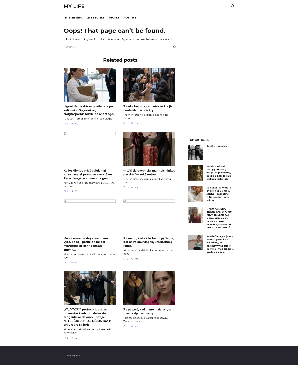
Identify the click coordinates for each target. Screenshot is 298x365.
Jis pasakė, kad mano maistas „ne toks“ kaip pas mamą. (147, 311)
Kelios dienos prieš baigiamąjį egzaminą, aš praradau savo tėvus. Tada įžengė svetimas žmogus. (88, 174)
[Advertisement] (211, 81)
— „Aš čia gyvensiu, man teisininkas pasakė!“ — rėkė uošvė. (149, 172)
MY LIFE (74, 6)
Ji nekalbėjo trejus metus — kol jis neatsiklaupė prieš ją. (147, 108)
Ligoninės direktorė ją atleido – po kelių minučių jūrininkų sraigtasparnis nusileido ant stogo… (89, 110)
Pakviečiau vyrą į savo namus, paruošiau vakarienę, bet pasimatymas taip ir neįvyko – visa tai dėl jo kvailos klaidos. (220, 244)
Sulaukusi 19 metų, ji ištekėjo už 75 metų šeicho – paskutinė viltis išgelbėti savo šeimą (218, 194)
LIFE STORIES (95, 17)
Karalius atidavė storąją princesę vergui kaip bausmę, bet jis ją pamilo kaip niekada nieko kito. (218, 173)
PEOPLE (114, 17)
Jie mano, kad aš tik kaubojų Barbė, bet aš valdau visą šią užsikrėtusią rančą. (148, 241)
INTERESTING (73, 17)
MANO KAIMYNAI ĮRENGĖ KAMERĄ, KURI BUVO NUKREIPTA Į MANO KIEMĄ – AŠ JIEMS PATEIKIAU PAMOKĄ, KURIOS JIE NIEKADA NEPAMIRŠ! (219, 218)
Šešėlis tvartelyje (216, 146)
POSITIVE (130, 17)
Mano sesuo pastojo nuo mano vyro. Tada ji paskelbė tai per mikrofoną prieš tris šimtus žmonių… (86, 243)
